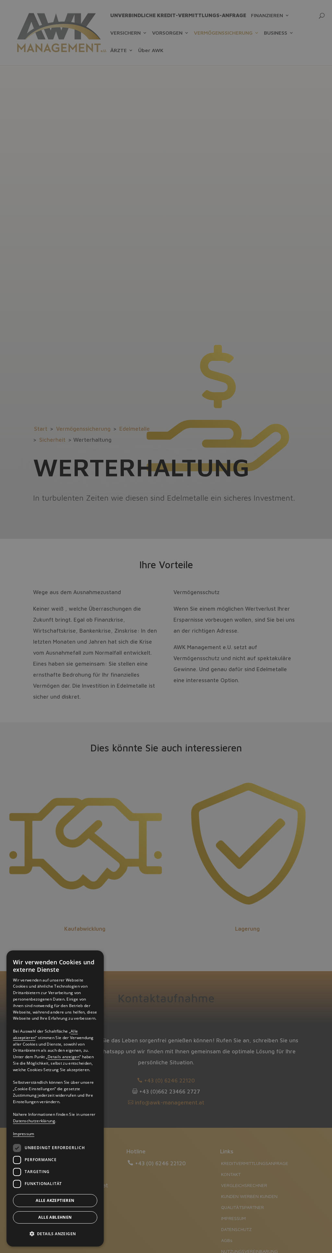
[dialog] (55, 1098)
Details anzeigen (63, 1056)
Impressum (23, 1134)
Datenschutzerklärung (34, 1121)
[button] (55, 1234)
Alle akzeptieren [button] (55, 1200)
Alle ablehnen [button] (55, 1217)
